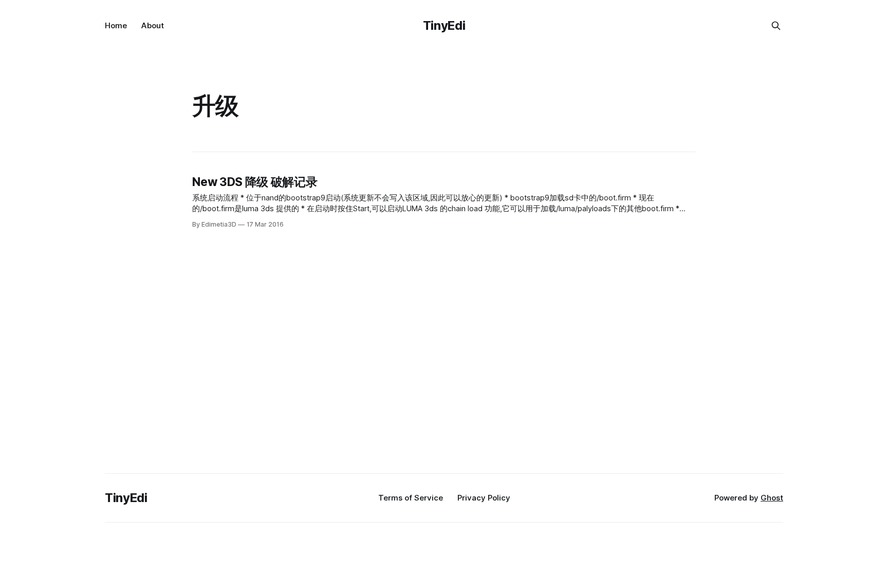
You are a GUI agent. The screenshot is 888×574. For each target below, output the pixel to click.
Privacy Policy (483, 498)
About (152, 25)
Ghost (772, 498)
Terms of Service (410, 498)
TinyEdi (444, 25)
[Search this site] (776, 25)
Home (116, 25)
